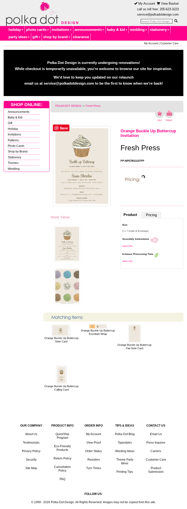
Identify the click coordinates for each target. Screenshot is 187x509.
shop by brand (55, 37)
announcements (88, 29)
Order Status (93, 451)
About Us (31, 434)
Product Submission (156, 469)
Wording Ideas (124, 451)
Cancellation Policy (62, 468)
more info (127, 246)
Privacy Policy (31, 451)
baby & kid (116, 29)
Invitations (14, 134)
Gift (10, 123)
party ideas (18, 37)
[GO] (175, 20)
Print (169, 115)
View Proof (93, 442)
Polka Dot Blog (125, 434)
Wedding (14, 168)
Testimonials (31, 442)
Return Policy (62, 458)
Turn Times (93, 468)
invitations (60, 29)
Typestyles (125, 442)
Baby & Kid (15, 117)
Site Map (31, 468)
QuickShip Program (62, 435)
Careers (155, 451)
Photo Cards (16, 145)
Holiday (13, 128)
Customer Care (169, 43)
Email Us (156, 434)
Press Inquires (155, 442)
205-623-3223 (169, 9)
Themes (13, 162)
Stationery (14, 157)
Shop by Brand (18, 151)
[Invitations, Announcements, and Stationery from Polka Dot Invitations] (41, 13)
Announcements (18, 111)
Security (31, 459)
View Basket (169, 3)
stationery (158, 29)
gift (35, 37)
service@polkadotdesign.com (158, 14)
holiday (15, 29)
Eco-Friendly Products (62, 448)
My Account (146, 3)
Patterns (13, 140)
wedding (137, 29)
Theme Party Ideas (124, 461)
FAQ (62, 479)
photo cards (36, 29)
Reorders (93, 459)
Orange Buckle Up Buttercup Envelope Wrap (98, 332)
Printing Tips (124, 471)
